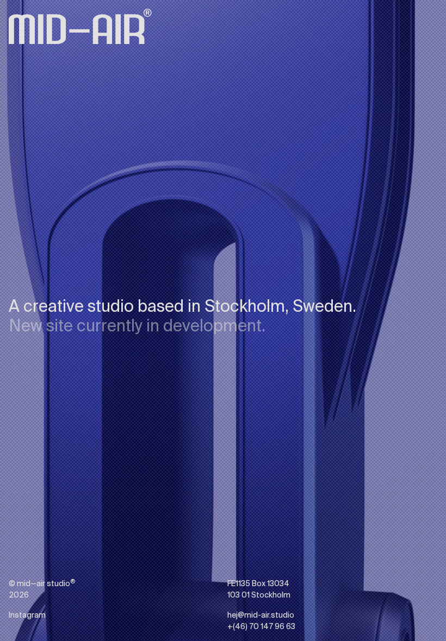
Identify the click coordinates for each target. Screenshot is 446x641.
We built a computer (45, 320)
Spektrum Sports (40, 251)
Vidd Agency (31, 278)
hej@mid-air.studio (42, 390)
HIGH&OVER (31, 264)
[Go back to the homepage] (80, 26)
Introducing (62, 334)
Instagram (27, 404)
